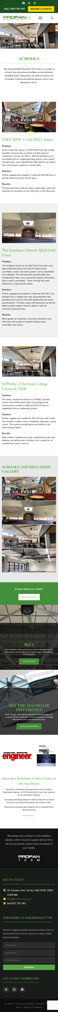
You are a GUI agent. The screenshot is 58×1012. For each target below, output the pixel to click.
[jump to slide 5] (29, 45)
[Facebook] (23, 3)
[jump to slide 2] (19, 45)
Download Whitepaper (29, 726)
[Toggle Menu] (40, 18)
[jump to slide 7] (35, 45)
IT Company (19, 1003)
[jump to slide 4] (26, 45)
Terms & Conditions (32, 1007)
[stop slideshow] (45, 45)
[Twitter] (29, 3)
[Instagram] (35, 3)
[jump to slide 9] (41, 45)
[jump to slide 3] (22, 45)
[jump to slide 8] (38, 45)
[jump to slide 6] (32, 45)
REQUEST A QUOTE (41, 9)
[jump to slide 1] (16, 45)
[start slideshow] (13, 45)
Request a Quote (29, 597)
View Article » (29, 815)
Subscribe (29, 967)
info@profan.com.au (19, 899)
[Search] (52, 18)
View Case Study (29, 661)
